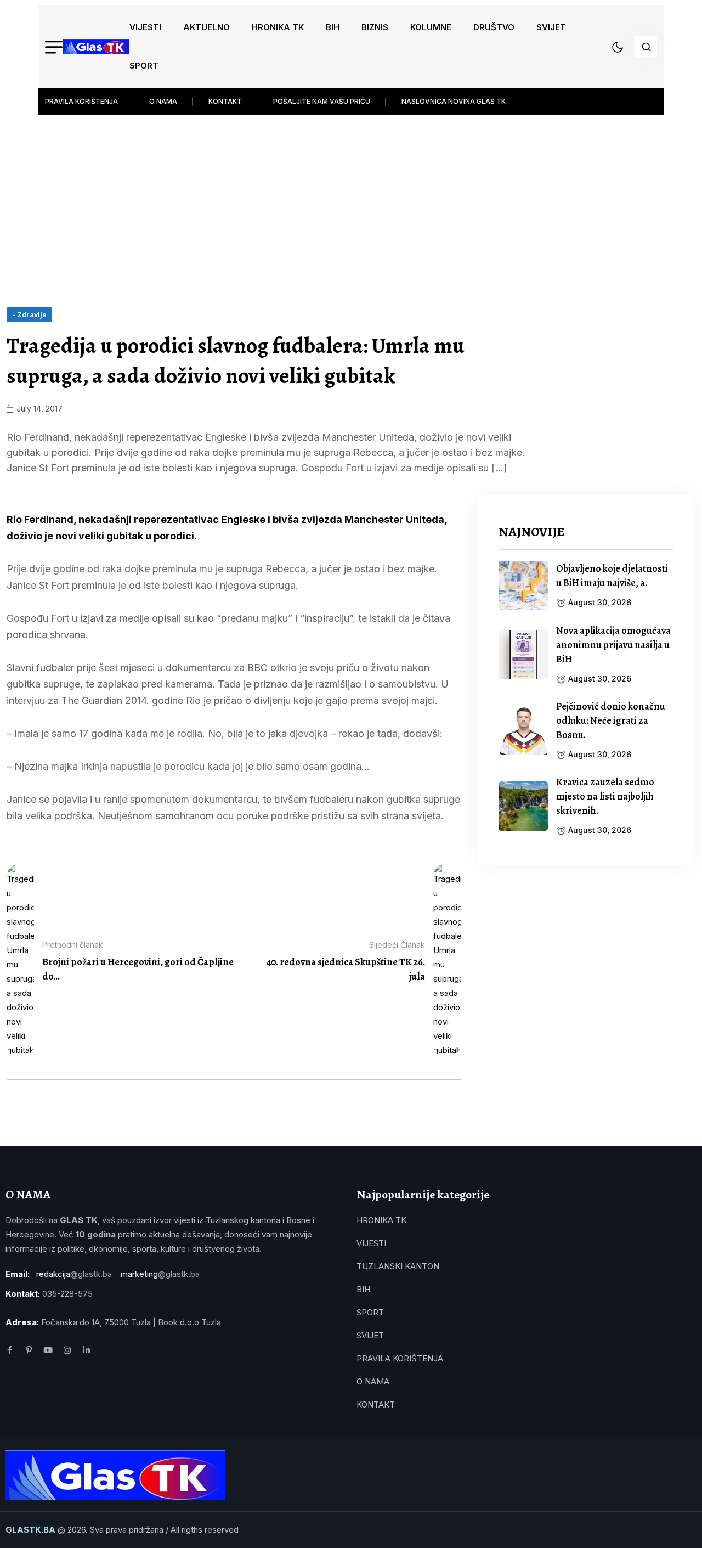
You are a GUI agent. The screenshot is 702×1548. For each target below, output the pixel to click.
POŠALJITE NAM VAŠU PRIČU (321, 101)
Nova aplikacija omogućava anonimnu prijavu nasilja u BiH (613, 645)
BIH (332, 27)
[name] (96, 46)
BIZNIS (374, 27)
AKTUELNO (206, 27)
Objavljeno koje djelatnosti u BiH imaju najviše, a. (612, 575)
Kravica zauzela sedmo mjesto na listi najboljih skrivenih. (605, 796)
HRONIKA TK (278, 27)
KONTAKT (225, 101)
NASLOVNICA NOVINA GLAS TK (453, 101)
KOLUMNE (430, 27)
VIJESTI (145, 27)
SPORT (143, 65)
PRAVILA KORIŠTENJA (81, 101)
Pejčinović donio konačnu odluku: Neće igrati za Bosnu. (610, 720)
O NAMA (163, 101)
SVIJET (551, 27)
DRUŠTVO (493, 27)
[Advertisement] (351, 203)
